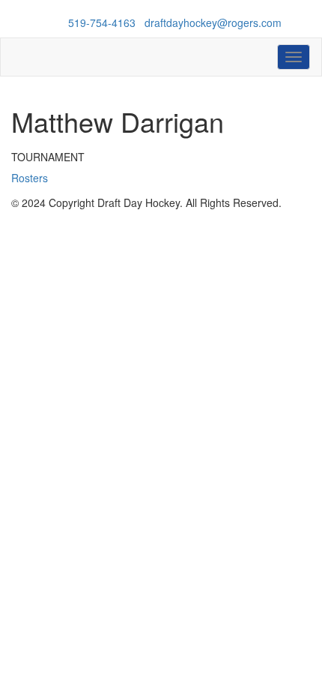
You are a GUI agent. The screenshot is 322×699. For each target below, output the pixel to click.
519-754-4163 (102, 22)
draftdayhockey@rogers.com (213, 22)
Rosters (29, 177)
